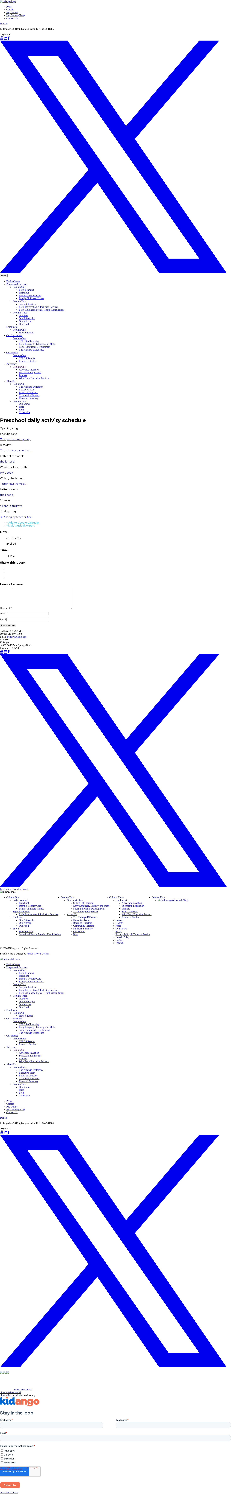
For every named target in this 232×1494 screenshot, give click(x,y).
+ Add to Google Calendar (22, 522)
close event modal (23, 1389)
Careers (10, 9)
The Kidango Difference (31, 386)
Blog (21, 409)
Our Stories (24, 403)
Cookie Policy (123, 937)
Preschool (24, 292)
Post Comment (8, 625)
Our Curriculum (14, 335)
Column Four (158, 897)
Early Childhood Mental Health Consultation (41, 309)
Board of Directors (28, 392)
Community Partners (29, 395)
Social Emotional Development (34, 346)
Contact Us (12, 18)
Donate (3, 23)
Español (120, 943)
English (119, 940)
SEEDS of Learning (29, 341)
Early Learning (26, 289)
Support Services (27, 304)
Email (3, 619)
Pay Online (12, 12)
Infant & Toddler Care (30, 295)
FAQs (119, 931)
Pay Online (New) (15, 15)
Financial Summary (28, 398)
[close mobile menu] (10, 959)
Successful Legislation (30, 372)
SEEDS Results (27, 358)
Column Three (20, 312)
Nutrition (23, 315)
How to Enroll (26, 332)
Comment (6, 608)
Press (9, 6)
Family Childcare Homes (31, 298)
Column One (19, 287)
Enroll (16, 928)
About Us (11, 381)
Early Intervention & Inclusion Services (38, 307)
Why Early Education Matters (34, 378)
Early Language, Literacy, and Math (37, 344)
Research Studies (27, 361)
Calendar (16, 889)
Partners (23, 375)
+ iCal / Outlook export (20, 525)
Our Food (24, 324)
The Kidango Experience (31, 349)
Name (3, 613)
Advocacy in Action (29, 369)
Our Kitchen (25, 321)
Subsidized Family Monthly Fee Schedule (40, 934)
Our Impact (12, 352)
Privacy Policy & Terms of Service (133, 934)
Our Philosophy (27, 318)
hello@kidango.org (16, 636)
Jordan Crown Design (38, 953)
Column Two (19, 301)
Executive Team (27, 389)
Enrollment (11, 327)
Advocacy (11, 364)
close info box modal (10, 1392)
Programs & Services (16, 284)
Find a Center (13, 281)
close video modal (9, 1395)
